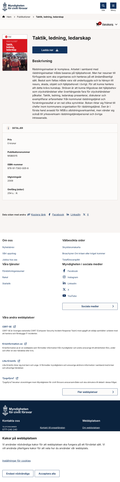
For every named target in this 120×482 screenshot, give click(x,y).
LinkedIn (75, 214)
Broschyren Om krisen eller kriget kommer (83, 253)
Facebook (58, 214)
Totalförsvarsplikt (71, 259)
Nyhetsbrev (8, 247)
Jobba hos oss (9, 259)
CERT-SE (7, 326)
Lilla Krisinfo (9, 361)
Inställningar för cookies (16, 460)
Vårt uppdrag (9, 253)
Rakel (5, 277)
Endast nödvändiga (18, 473)
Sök (103, 10)
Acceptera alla (47, 473)
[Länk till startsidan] (15, 6)
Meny (113, 10)
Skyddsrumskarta (71, 247)
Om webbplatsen (91, 427)
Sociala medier (99, 307)
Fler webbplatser (88, 392)
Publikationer (24, 16)
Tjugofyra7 (8, 378)
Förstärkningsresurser (13, 271)
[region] (60, 456)
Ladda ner (54, 50)
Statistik (6, 283)
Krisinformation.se (12, 343)
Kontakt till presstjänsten (52, 427)
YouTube (72, 296)
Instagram (73, 277)
